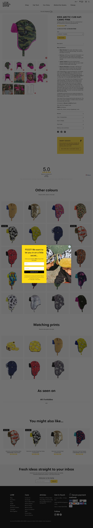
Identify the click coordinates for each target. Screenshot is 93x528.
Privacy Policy (32, 279)
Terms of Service (38, 279)
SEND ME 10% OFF (34, 272)
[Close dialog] (69, 247)
